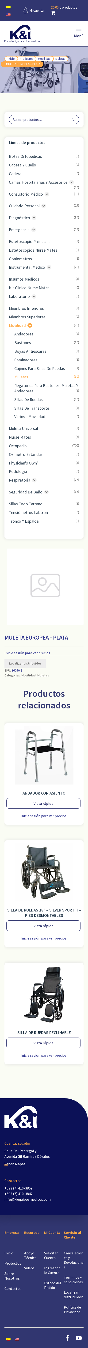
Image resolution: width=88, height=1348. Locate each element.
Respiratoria (19, 480)
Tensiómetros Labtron (28, 512)
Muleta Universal (23, 428)
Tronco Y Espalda (24, 521)
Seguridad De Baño (25, 492)
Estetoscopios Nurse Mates (33, 250)
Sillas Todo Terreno (25, 504)
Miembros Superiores (27, 317)
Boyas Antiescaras (30, 351)
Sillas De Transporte (31, 408)
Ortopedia (18, 445)
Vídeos (29, 1268)
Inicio (11, 59)
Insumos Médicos (24, 279)
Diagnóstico (19, 217)
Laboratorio (19, 296)
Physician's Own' (23, 463)
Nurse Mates (20, 437)
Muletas (60, 59)
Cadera (15, 173)
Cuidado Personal (24, 205)
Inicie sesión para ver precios (27, 653)
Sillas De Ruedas (28, 399)
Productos (26, 59)
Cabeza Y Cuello (22, 165)
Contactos (12, 1288)
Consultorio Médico (26, 194)
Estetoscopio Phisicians (29, 241)
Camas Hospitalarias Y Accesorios (38, 182)
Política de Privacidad (72, 1309)
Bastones (22, 342)
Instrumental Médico (27, 267)
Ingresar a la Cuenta (52, 1270)
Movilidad (44, 59)
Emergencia (19, 229)
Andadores (23, 334)
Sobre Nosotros (12, 1276)
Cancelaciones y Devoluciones (74, 1260)
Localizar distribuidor (25, 663)
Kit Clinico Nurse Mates (29, 287)
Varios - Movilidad (29, 416)
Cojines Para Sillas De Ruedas (39, 368)
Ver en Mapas (14, 1163)
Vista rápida (44, 803)
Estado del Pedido (52, 1285)
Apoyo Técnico (30, 1255)
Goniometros (20, 258)
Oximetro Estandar (25, 454)
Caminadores (25, 360)
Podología (18, 471)
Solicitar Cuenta (51, 1255)
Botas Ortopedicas (25, 156)
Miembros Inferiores (26, 308)
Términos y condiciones (73, 1279)
